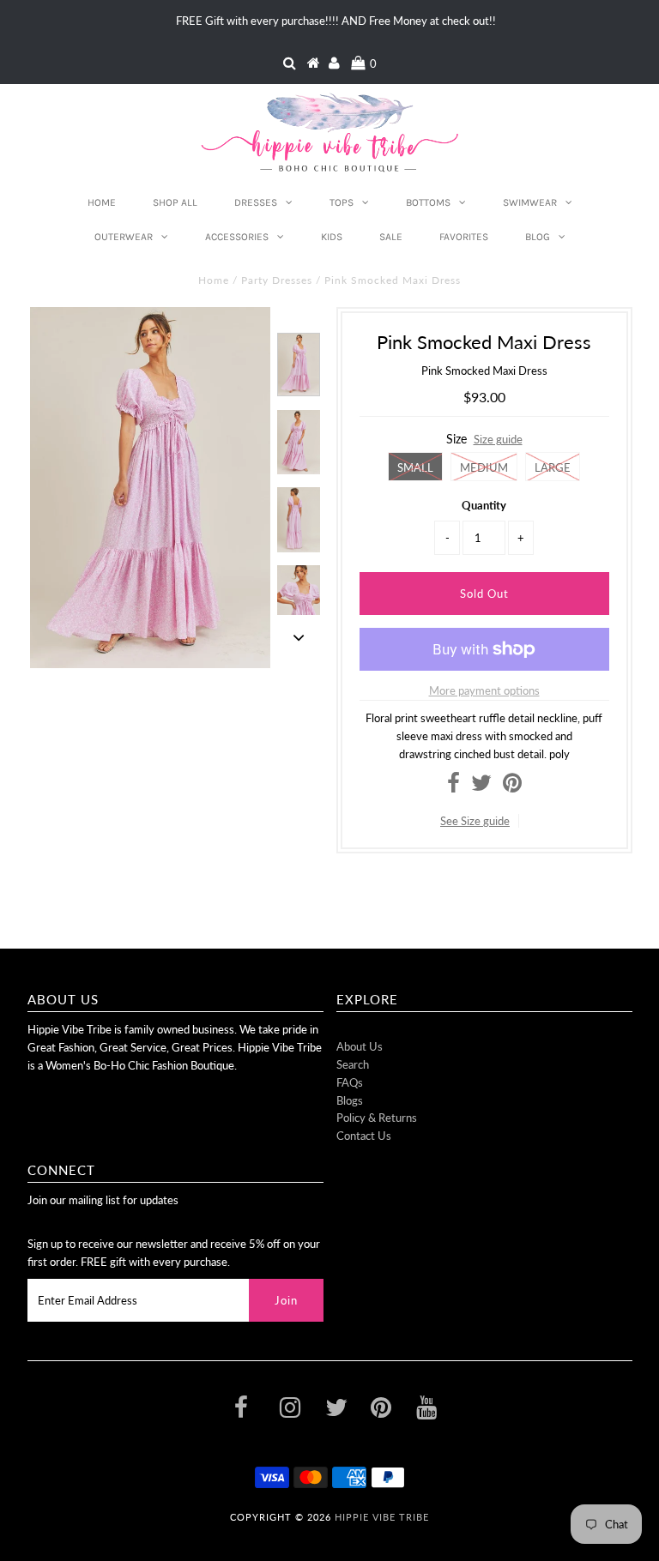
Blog (537, 237)
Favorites (463, 237)
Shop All (175, 202)
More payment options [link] (484, 690)
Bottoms (428, 202)
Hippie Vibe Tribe (382, 1516)
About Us (359, 1046)
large (553, 467)
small (415, 467)
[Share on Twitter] (481, 786)
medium (484, 467)
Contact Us (363, 1135)
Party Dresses (276, 280)
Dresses (255, 202)
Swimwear (530, 202)
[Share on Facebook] (453, 786)
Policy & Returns (376, 1117)
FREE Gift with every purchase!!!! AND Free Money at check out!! (336, 20)
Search (352, 1064)
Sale (390, 237)
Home (102, 202)
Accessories (237, 237)
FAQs (349, 1082)
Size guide (498, 439)
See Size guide (475, 821)
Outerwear (123, 237)
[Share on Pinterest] (512, 786)
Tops (342, 202)
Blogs (349, 1100)
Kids (331, 237)
